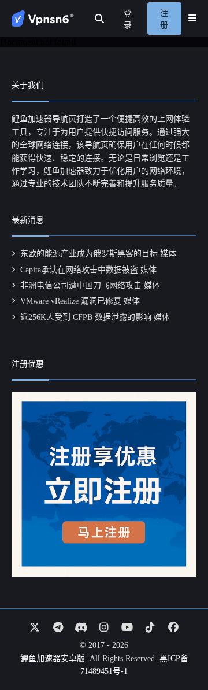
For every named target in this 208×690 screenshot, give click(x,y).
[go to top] (177, 648)
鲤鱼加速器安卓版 (52, 658)
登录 (128, 19)
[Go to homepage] (43, 18)
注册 (164, 19)
